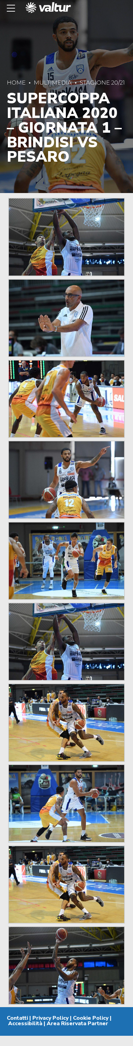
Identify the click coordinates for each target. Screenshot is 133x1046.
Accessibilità (25, 1023)
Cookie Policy (90, 1018)
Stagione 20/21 (102, 82)
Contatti (17, 1018)
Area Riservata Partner (77, 1023)
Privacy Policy (50, 1018)
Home (16, 82)
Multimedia (53, 82)
